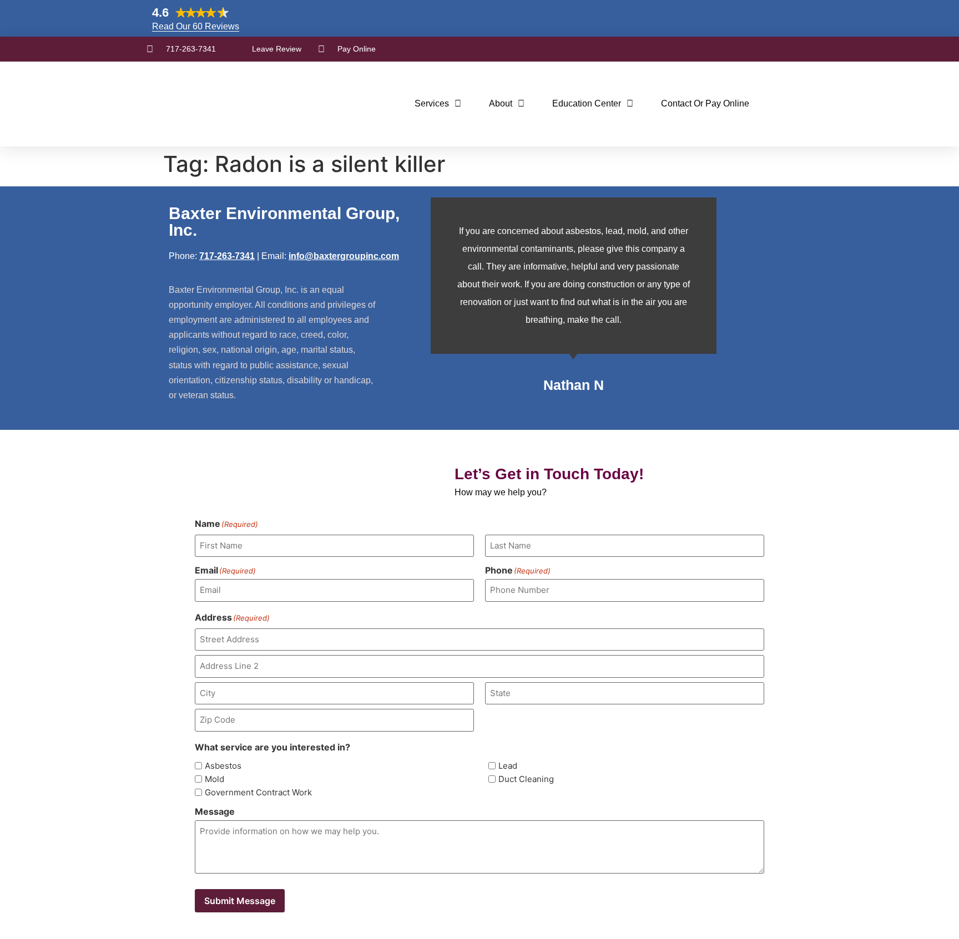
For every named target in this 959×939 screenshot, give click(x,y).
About (500, 103)
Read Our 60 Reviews (195, 26)
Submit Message (239, 900)
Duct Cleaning (526, 779)
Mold (214, 779)
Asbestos (223, 766)
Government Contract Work (258, 792)
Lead (507, 766)
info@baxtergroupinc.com (344, 256)
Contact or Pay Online (705, 103)
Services (432, 103)
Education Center (586, 103)
